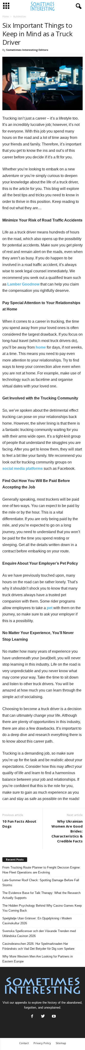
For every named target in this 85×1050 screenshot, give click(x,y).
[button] (77, 6)
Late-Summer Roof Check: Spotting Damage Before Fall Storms (40, 882)
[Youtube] (53, 1016)
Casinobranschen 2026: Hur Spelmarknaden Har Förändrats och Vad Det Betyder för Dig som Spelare (38, 946)
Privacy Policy (42, 1043)
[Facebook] (32, 1016)
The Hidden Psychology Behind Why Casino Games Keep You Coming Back (42, 908)
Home (5, 16)
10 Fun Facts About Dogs (19, 824)
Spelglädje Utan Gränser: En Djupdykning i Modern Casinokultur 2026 (37, 921)
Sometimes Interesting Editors (27, 50)
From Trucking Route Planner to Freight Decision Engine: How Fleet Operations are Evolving (41, 870)
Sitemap (61, 1043)
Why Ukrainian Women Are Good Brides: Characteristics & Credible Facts (67, 831)
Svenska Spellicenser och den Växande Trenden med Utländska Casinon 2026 (39, 933)
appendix (21, 1002)
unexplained (52, 1007)
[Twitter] (43, 1016)
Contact (24, 1043)
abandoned (74, 1002)
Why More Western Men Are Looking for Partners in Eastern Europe (37, 959)
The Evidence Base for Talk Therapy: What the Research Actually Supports (41, 895)
